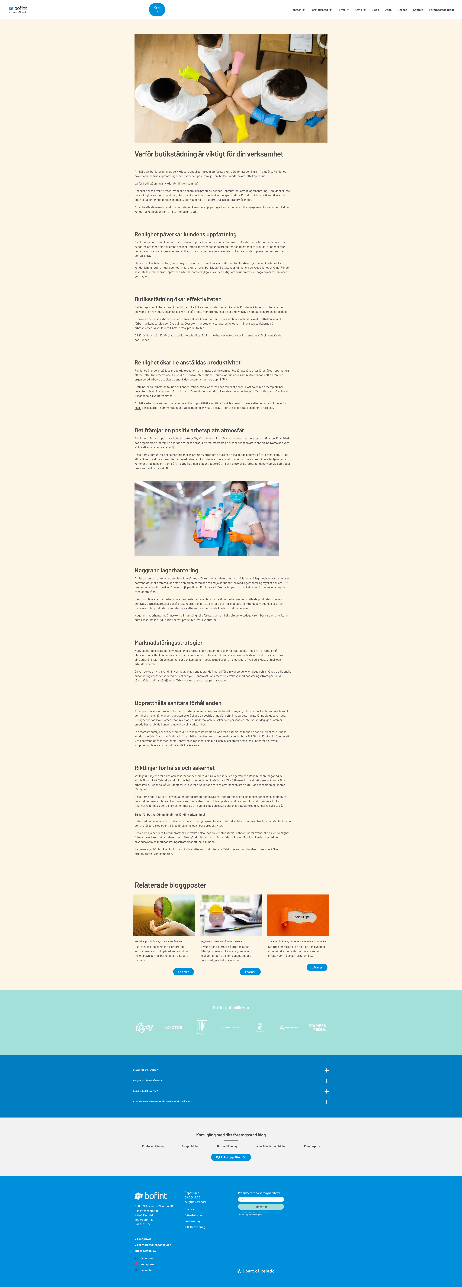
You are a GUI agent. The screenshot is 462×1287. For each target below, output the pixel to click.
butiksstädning (269, 837)
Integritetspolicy (145, 1250)
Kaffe (358, 9)
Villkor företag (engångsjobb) (153, 1244)
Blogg (375, 9)
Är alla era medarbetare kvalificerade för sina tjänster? (162, 1101)
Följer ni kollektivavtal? (145, 1090)
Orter (157, 10)
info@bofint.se (144, 1219)
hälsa (138, 407)
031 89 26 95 (142, 1224)
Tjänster (295, 9)
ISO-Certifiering (195, 1227)
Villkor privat (143, 1239)
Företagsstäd (319, 9)
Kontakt (418, 9)
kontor (149, 459)
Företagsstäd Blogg (442, 9)
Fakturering (192, 1221)
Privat (341, 9)
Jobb (388, 9)
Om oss (402, 9)
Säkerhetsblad (194, 1215)
